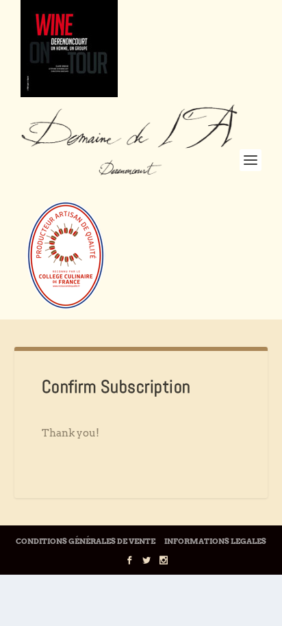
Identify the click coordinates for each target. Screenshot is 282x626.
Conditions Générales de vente (85, 541)
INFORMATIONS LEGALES (215, 541)
